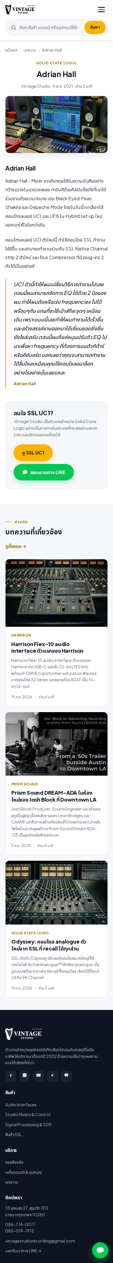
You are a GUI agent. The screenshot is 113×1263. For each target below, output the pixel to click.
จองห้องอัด (14, 1162)
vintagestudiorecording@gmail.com (40, 1240)
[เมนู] (101, 9)
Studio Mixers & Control (27, 1114)
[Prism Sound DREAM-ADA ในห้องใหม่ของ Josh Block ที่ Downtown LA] (56, 744)
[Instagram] (24, 1076)
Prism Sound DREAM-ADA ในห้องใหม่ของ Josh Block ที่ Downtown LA (53, 796)
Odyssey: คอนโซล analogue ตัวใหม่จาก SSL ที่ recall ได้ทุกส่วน (48, 945)
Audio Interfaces (21, 1104)
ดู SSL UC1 (33, 453)
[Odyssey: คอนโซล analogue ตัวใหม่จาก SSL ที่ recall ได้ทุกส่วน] (56, 893)
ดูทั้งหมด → (15, 546)
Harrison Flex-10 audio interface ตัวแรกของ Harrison (47, 647)
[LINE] (66, 1076)
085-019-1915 (19, 1230)
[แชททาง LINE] (100, 1250)
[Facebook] (10, 1076)
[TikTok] (52, 1076)
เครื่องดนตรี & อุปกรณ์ (23, 1172)
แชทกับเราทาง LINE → (23, 1250)
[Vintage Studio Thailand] (20, 9)
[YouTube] (38, 1076)
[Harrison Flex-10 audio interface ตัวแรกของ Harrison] (56, 593)
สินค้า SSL (13, 1134)
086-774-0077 (20, 1224)
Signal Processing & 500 (28, 1124)
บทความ (29, 50)
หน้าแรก (11, 50)
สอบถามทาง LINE (47, 472)
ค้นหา (95, 26)
